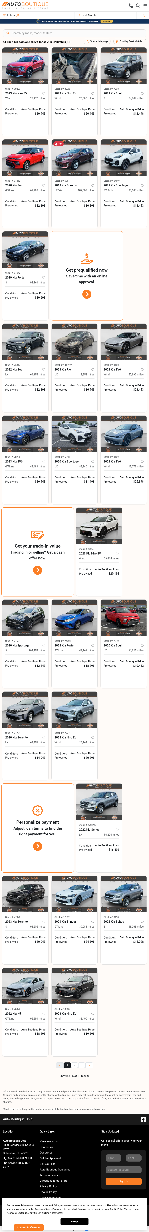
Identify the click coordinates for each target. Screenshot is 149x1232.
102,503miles (86, 190)
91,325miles (136, 650)
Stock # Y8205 (12, 457)
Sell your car (47, 1164)
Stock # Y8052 (86, 549)
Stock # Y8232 (62, 88)
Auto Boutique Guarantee (55, 1169)
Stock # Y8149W (63, 365)
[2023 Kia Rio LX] (75, 342)
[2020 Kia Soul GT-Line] (25, 157)
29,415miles (111, 558)
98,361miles (37, 282)
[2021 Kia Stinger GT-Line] (75, 894)
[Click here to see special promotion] (74, 21)
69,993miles (37, 190)
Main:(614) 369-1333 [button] (20, 1158)
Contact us (46, 1147)
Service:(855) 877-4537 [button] (16, 1165)
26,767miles (86, 742)
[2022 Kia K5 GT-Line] (25, 986)
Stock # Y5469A (112, 180)
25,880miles (86, 98)
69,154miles (37, 374)
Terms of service (50, 1175)
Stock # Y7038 (111, 88)
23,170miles (37, 98)
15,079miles (136, 466)
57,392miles (136, 374)
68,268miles (136, 926)
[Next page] (89, 1065)
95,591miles (37, 1018)
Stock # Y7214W (87, 825)
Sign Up (123, 1181)
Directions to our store (53, 1180)
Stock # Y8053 (62, 1009)
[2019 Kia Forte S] (25, 249)
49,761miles (86, 650)
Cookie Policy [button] (116, 1209)
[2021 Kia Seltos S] (124, 894)
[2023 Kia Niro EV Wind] (25, 65)
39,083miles (86, 926)
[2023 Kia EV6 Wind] (124, 342)
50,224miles (111, 834)
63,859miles (37, 742)
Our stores (46, 1152)
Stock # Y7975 (12, 917)
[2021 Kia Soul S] (124, 65)
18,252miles (86, 374)
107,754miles (37, 650)
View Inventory (49, 1141)
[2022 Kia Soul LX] (25, 342)
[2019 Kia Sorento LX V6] (75, 157)
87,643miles (136, 190)
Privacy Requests (50, 1197)
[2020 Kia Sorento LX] (25, 710)
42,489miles (37, 466)
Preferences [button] (56, 1213)
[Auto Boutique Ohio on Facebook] (142, 1119)
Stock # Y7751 (12, 733)
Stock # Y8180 (111, 365)
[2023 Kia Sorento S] (25, 894)
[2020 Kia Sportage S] (25, 618)
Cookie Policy (48, 1192)
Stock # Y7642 (111, 641)
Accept (74, 1221)
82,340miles (86, 466)
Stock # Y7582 (62, 917)
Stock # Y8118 (111, 917)
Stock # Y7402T (63, 641)
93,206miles (37, 926)
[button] (130, 5)
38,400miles (86, 1018)
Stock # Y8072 (12, 1009)
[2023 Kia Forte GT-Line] (75, 618)
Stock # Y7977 (62, 733)
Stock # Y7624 (12, 641)
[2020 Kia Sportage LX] (75, 434)
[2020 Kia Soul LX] (124, 618)
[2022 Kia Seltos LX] (99, 802)
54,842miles (136, 98)
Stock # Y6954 (62, 180)
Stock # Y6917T (13, 365)
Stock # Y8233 (12, 88)
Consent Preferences (29, 1227)
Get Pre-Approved (50, 1158)
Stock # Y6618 (62, 457)
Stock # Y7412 (12, 180)
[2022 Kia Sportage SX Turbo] (124, 157)
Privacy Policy (48, 1186)
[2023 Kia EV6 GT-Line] (25, 434)
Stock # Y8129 (111, 457)
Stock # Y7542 (12, 272)
